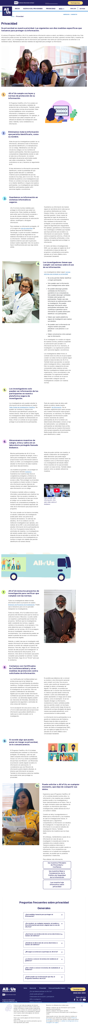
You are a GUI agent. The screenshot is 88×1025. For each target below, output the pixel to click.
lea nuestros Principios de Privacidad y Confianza (57, 865)
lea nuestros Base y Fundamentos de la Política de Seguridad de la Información (57, 874)
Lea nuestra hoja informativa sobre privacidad (57, 884)
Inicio (12, 16)
